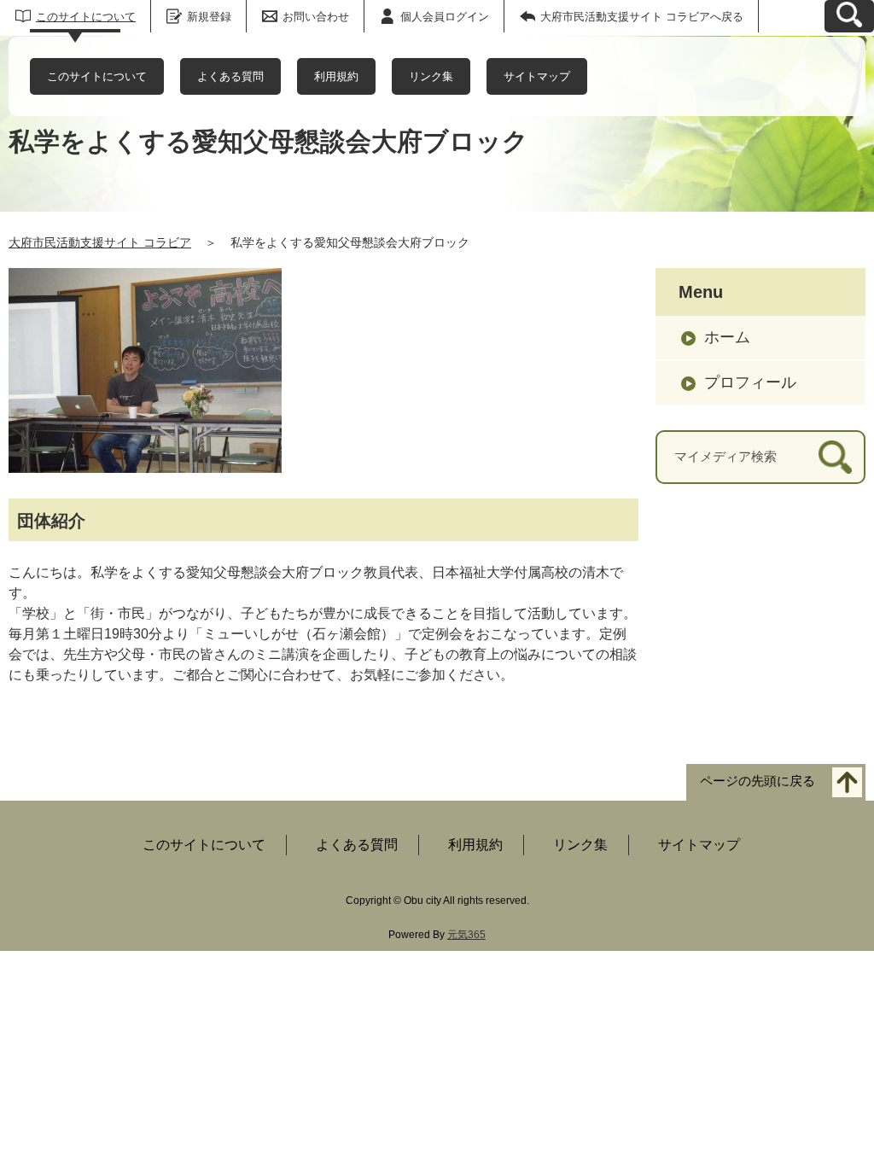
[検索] (835, 457)
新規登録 (209, 16)
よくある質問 (230, 76)
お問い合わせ (316, 16)
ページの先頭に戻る (757, 781)
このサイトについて (86, 16)
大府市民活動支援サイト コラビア (100, 242)
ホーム (727, 337)
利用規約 (336, 76)
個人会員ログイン (444, 16)
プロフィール (750, 382)
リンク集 (431, 76)
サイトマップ (537, 76)
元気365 (466, 935)
